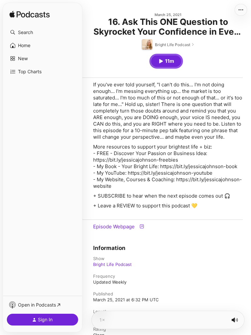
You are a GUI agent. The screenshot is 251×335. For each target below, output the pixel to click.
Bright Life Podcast (112, 264)
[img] (29, 14)
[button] (42, 32)
